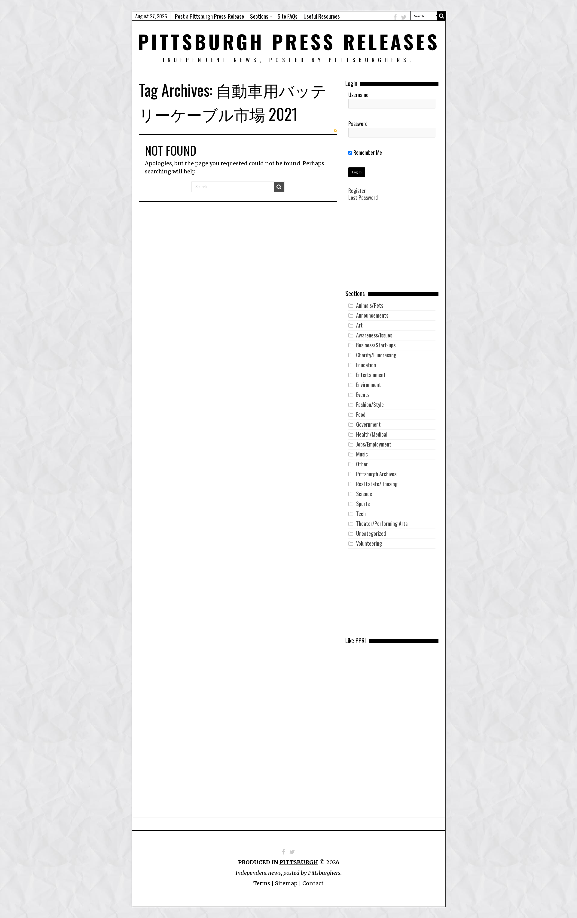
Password (358, 123)
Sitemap (286, 883)
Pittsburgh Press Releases (289, 41)
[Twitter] (403, 17)
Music (362, 454)
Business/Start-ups (375, 345)
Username (358, 95)
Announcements (372, 315)
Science (364, 494)
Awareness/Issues (374, 335)
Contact (313, 883)
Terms (261, 883)
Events (362, 394)
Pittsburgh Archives (376, 474)
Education (366, 365)
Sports (363, 504)
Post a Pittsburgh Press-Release (209, 16)
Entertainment (371, 375)
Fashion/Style (370, 404)
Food (360, 414)
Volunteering (369, 543)
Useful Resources (322, 16)
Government (368, 424)
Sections (259, 16)
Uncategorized (371, 533)
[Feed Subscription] (335, 130)
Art (359, 325)
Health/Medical (371, 434)
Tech (361, 513)
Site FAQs (287, 16)
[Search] (441, 15)
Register (357, 190)
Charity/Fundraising (376, 355)
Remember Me (367, 152)
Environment (368, 385)
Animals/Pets (369, 305)
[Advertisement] (392, 249)
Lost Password (363, 197)
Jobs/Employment (373, 444)
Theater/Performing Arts (382, 523)
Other (362, 464)
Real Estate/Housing (377, 484)
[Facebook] (395, 17)
